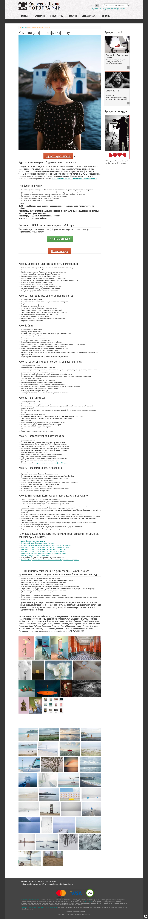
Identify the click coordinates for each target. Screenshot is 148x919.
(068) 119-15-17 (107, 9)
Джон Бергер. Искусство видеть (33, 541)
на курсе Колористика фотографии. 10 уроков (50, 463)
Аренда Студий (89, 16)
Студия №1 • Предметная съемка (117, 56)
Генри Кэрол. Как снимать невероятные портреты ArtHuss (43, 551)
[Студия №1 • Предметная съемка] (117, 44)
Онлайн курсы (56, 16)
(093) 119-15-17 (119, 9)
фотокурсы (88, 901)
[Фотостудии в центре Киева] (117, 137)
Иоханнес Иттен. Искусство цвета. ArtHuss (37, 543)
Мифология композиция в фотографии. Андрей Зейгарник (43, 553)
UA (91, 5)
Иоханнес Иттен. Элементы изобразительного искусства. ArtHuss (46, 545)
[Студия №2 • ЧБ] (117, 80)
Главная (24, 16)
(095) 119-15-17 (96, 9)
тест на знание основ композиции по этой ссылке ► (74, 178)
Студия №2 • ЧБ (112, 90)
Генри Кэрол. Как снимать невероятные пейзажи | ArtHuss (43, 549)
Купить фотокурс (60, 238)
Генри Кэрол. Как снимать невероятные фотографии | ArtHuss (45, 547)
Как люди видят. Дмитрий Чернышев (35, 556)
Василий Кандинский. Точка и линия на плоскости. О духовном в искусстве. (50, 560)
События (73, 16)
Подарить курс (59, 251)
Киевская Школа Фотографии (30, 900)
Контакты (106, 16)
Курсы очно (39, 16)
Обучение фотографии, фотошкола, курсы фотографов (39, 907)
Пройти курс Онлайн (58, 156)
